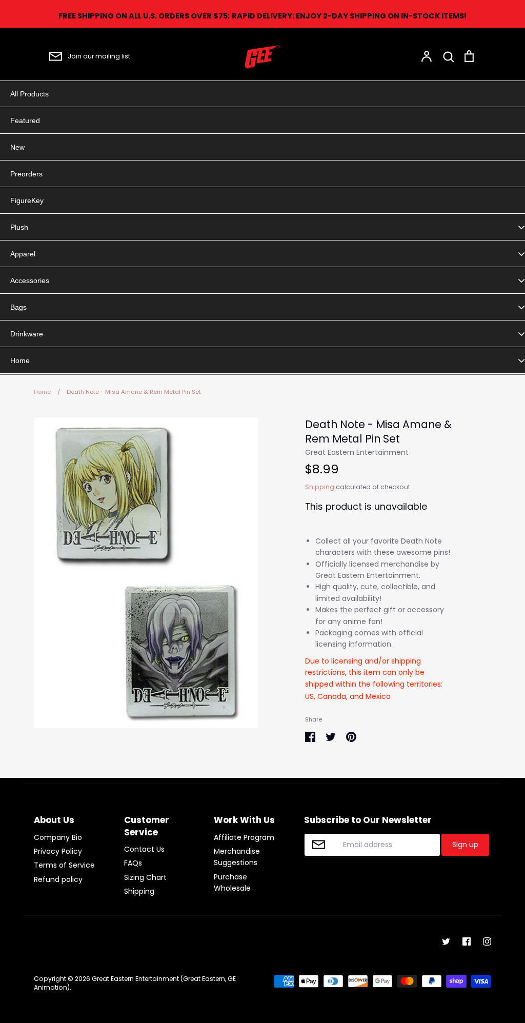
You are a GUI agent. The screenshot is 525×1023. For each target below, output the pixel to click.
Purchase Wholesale (232, 882)
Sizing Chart (145, 877)
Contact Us (144, 849)
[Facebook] (466, 941)
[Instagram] (487, 941)
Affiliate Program (244, 837)
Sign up (465, 844)
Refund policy (58, 879)
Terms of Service (64, 865)
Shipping (319, 487)
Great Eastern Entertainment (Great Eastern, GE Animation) (135, 983)
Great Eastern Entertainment (357, 452)
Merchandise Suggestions (237, 857)
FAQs (133, 863)
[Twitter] (446, 941)
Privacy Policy (58, 851)
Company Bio (58, 837)
